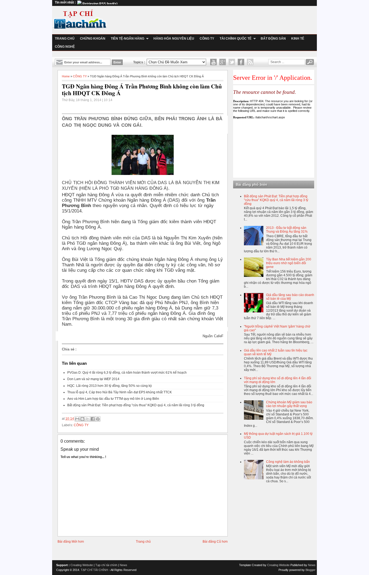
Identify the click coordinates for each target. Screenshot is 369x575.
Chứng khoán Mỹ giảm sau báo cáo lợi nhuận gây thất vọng (289, 404)
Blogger (311, 569)
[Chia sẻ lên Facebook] (92, 419)
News (123, 565)
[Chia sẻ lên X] (87, 419)
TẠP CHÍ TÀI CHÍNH (94, 569)
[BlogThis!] (82, 419)
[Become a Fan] (241, 62)
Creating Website (82, 565)
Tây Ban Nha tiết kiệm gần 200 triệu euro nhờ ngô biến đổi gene (288, 263)
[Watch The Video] (213, 62)
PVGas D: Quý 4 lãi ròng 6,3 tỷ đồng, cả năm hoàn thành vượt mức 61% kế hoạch (127, 372)
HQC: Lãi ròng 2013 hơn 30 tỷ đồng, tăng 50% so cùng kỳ (109, 386)
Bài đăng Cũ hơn (215, 541)
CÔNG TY (80, 76)
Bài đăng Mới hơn (71, 541)
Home (66, 76)
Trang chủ (143, 541)
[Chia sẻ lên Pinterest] (97, 419)
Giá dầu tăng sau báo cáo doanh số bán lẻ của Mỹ (290, 297)
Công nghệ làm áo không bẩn (288, 462)
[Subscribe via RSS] (250, 62)
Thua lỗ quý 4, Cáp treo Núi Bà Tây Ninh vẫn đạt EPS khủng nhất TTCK (119, 392)
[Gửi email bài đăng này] (77, 419)
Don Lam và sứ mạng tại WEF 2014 (93, 379)
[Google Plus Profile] (222, 62)
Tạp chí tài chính (106, 565)
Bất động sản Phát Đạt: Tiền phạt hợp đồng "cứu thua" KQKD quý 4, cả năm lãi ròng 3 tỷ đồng (135, 405)
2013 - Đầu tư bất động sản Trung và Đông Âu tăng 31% (287, 229)
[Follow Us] (232, 62)
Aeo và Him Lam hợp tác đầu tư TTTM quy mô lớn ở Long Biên (113, 399)
